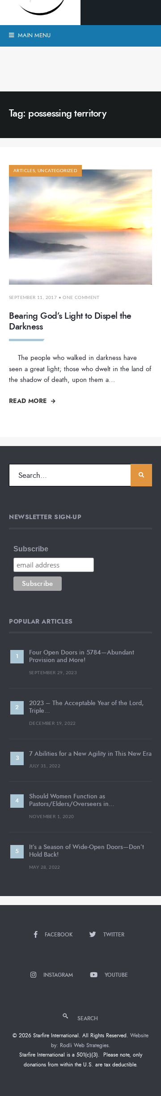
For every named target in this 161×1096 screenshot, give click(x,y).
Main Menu (33, 35)
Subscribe (30, 549)
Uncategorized (57, 171)
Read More (29, 400)
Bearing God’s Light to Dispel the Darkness (70, 321)
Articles (24, 171)
